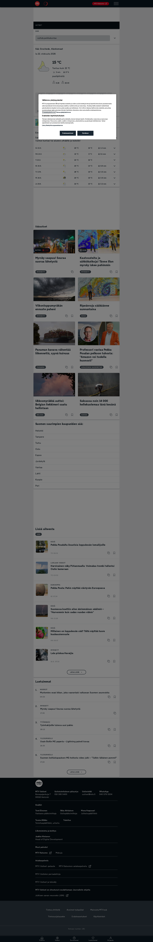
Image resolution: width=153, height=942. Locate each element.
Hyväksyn (85, 133)
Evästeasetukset (67, 133)
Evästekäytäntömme (49, 112)
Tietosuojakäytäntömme (63, 112)
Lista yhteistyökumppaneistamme (52, 125)
